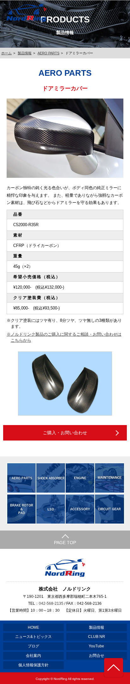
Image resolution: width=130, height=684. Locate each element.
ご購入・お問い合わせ (65, 432)
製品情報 (25, 53)
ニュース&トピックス (33, 636)
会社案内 (33, 655)
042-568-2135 (51, 603)
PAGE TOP (65, 542)
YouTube (96, 646)
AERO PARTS (48, 53)
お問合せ (96, 655)
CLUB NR (96, 636)
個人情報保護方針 (33, 665)
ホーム (6, 53)
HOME (33, 627)
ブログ (33, 646)
